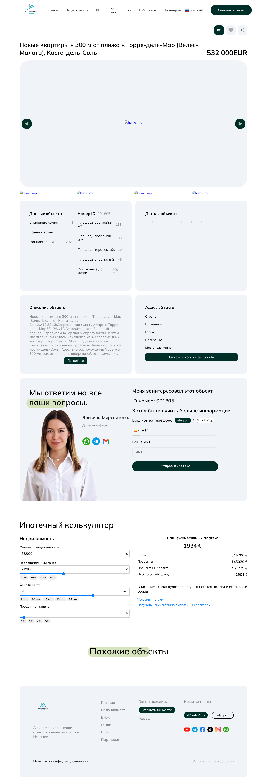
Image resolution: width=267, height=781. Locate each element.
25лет (73, 599)
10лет (36, 599)
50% (52, 577)
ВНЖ (100, 10)
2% (23, 621)
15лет (48, 599)
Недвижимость (76, 10)
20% (24, 577)
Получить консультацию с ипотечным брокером (174, 605)
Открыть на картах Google (191, 357)
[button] (136, 430)
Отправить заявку (175, 466)
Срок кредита (30, 584)
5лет (24, 599)
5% (47, 621)
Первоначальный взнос (38, 563)
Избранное (147, 10)
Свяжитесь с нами (231, 10)
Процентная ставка (34, 606)
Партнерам (172, 10)
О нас (114, 10)
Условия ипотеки (150, 599)
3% (31, 621)
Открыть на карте (157, 710)
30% (33, 577)
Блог (127, 10)
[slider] (63, 573)
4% (39, 621)
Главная (51, 10)
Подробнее (75, 360)
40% (43, 577)
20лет (60, 599)
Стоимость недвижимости (39, 547)
